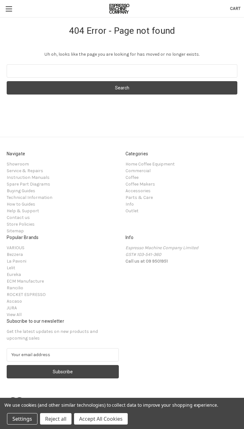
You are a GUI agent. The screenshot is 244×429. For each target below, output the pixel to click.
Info (129, 204)
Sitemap (15, 231)
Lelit (11, 268)
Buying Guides (21, 190)
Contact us (18, 217)
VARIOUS (15, 247)
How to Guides (21, 204)
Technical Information (29, 197)
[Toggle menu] (8, 9)
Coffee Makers (140, 184)
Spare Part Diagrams (28, 184)
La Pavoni (16, 261)
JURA (12, 308)
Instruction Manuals (28, 177)
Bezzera (15, 254)
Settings (22, 418)
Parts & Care (139, 197)
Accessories (138, 190)
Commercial (138, 170)
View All (14, 314)
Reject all (55, 418)
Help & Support (23, 211)
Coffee (132, 177)
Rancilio (15, 288)
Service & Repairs (25, 170)
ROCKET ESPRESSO (26, 294)
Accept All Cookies (101, 418)
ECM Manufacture (25, 281)
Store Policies (21, 224)
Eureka (14, 274)
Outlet (132, 211)
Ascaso (14, 301)
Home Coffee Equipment (150, 164)
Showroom (18, 164)
